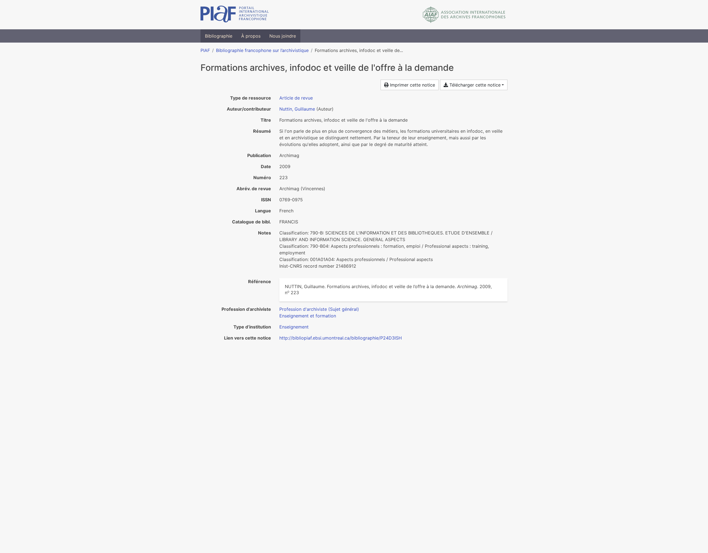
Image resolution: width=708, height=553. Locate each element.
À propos (251, 36)
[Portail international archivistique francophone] (235, 15)
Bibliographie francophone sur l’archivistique (262, 50)
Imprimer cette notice (412, 85)
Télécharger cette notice (474, 85)
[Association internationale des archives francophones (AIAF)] (464, 15)
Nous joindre (282, 36)
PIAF (205, 50)
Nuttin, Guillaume (297, 109)
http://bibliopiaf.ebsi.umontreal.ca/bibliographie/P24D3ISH (340, 338)
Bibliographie (218, 36)
